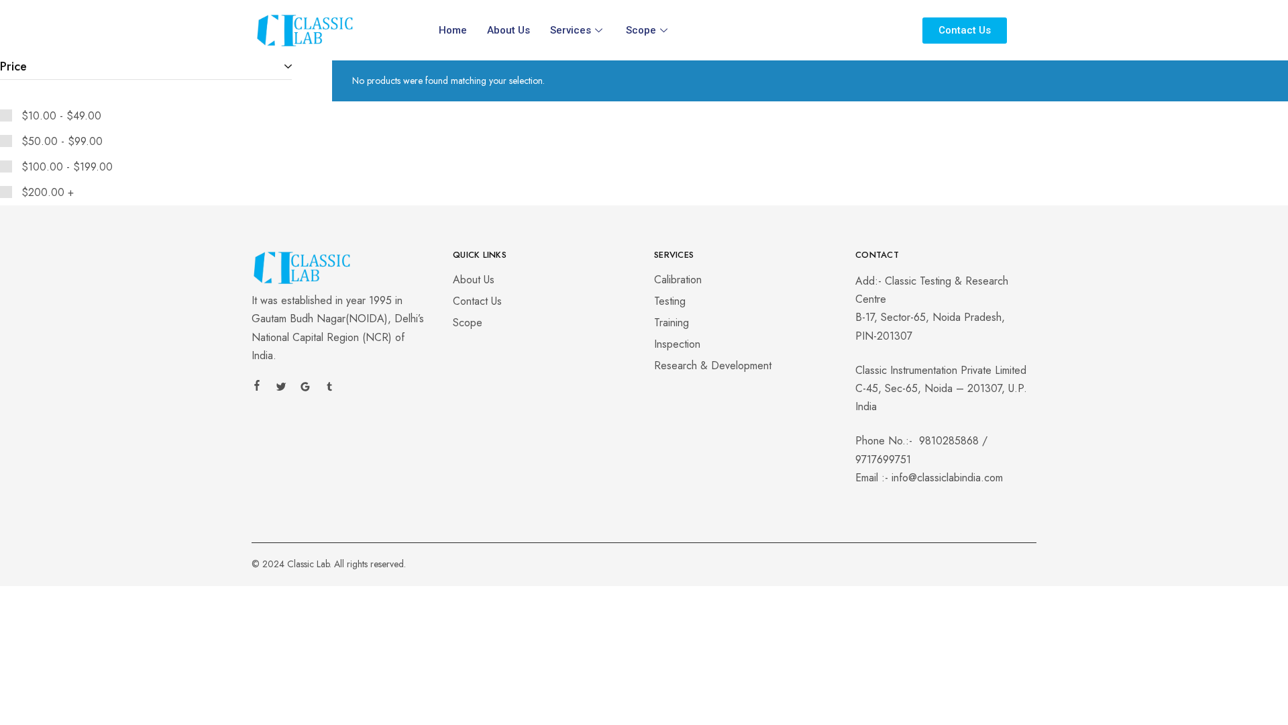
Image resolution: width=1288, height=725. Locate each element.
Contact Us (477, 301)
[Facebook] (257, 387)
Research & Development (712, 365)
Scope (641, 30)
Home (453, 30)
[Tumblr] (329, 389)
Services (570, 30)
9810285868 (949, 440)
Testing (670, 301)
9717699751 (883, 459)
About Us (508, 30)
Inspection (677, 344)
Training (671, 322)
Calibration (678, 279)
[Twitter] (281, 389)
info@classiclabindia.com (947, 477)
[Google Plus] (305, 389)
